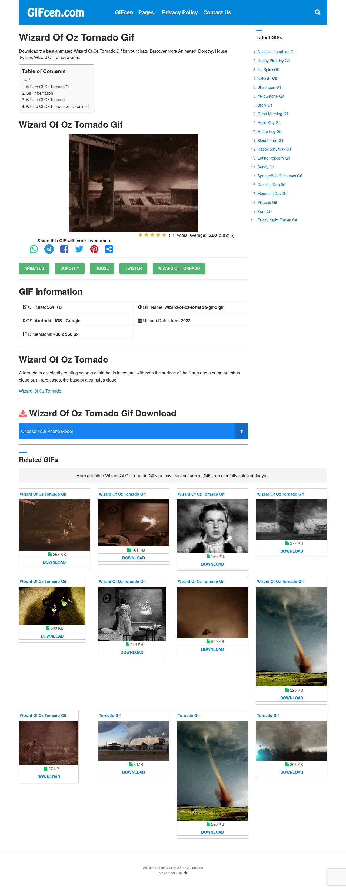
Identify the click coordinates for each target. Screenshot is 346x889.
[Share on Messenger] (111, 251)
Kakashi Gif (267, 78)
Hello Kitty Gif (269, 122)
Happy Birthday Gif (274, 60)
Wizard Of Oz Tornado (45, 99)
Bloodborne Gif (270, 140)
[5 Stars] (164, 234)
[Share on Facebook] (67, 251)
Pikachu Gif (267, 202)
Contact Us (217, 12)
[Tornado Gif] (133, 741)
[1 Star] (140, 234)
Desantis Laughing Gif (276, 51)
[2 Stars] (146, 234)
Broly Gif (265, 105)
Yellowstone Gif (271, 96)
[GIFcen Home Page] (55, 11)
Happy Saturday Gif (274, 149)
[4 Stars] (158, 234)
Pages (146, 12)
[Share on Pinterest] (97, 251)
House (102, 268)
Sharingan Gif (269, 87)
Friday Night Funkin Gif (277, 220)
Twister (133, 268)
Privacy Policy (180, 12)
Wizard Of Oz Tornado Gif (48, 86)
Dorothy (69, 268)
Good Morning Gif (273, 113)
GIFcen (124, 12)
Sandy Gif (266, 167)
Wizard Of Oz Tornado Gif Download (57, 106)
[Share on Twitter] (82, 251)
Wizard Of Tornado (179, 268)
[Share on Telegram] (51, 251)
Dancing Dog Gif (272, 184)
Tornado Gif (110, 715)
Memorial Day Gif (272, 193)
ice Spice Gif (268, 69)
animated (34, 268)
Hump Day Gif (270, 131)
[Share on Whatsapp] (36, 251)
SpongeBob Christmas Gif (280, 175)
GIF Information (39, 93)
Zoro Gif (265, 211)
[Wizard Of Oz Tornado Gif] (133, 182)
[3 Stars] (152, 234)
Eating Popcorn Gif (274, 158)
